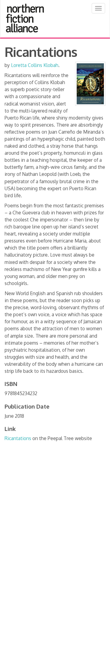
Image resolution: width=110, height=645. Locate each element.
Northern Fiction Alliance (25, 18)
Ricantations (18, 438)
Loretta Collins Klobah (34, 65)
